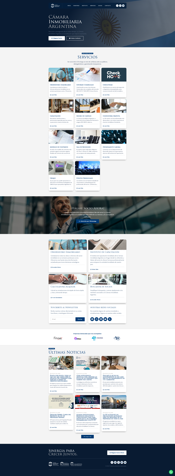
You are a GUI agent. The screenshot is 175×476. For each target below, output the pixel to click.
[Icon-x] (112, 462)
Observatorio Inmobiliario (60, 85)
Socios (100, 5)
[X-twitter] (110, 319)
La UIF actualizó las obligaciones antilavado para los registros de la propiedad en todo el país (113, 417)
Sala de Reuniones (83, 147)
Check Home (108, 85)
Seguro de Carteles (83, 116)
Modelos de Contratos (59, 147)
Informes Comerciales (85, 85)
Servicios (92, 5)
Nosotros (76, 5)
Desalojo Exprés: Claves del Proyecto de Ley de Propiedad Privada (60, 416)
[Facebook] (92, 319)
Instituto (85, 5)
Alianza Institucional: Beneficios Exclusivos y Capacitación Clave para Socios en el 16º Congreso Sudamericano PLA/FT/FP (86, 417)
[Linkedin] (123, 5)
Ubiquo (53, 178)
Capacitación (55, 116)
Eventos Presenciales (84, 178)
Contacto (108, 5)
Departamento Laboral (111, 147)
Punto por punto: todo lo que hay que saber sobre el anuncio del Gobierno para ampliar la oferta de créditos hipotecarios (61, 378)
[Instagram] (120, 5)
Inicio (69, 5)
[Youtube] (105, 319)
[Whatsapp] (117, 5)
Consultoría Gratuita (111, 116)
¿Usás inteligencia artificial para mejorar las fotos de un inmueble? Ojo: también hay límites (87, 377)
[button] (87, 436)
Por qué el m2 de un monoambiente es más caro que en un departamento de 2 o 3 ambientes (114, 377)
